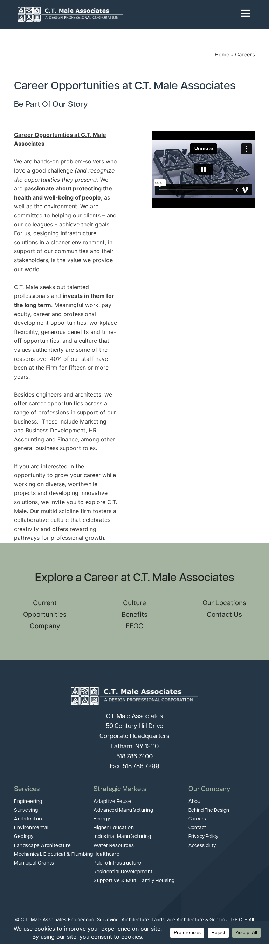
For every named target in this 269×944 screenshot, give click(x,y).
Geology (24, 836)
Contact (197, 828)
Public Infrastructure (118, 863)
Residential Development (123, 872)
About (195, 801)
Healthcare (106, 854)
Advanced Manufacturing (123, 810)
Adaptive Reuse (112, 801)
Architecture (29, 819)
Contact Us (224, 614)
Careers (197, 819)
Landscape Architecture (42, 845)
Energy (102, 819)
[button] (187, 14)
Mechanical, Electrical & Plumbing (53, 854)
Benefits (134, 614)
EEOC (134, 626)
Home (222, 54)
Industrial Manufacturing (122, 836)
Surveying (26, 810)
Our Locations (224, 603)
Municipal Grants (34, 863)
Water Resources (114, 845)
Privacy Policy (203, 836)
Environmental (31, 828)
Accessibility (202, 845)
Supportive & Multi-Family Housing (134, 880)
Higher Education (114, 828)
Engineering (28, 801)
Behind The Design (208, 810)
